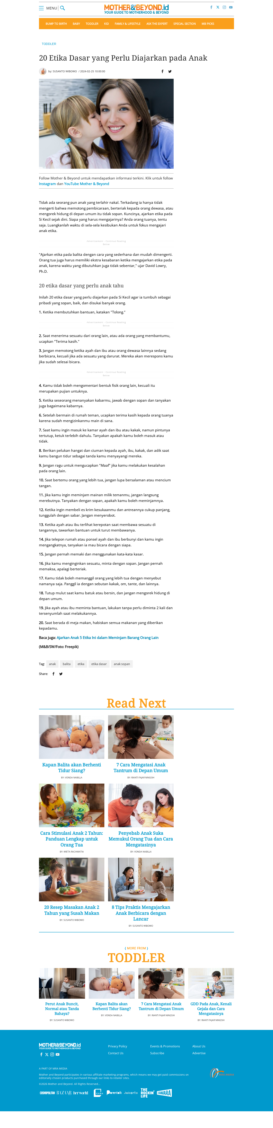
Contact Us (116, 1053)
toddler (92, 23)
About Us (198, 1046)
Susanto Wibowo (65, 71)
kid (106, 23)
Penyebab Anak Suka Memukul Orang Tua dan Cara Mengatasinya (141, 838)
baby (76, 23)
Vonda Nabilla (73, 777)
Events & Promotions (165, 1046)
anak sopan (122, 664)
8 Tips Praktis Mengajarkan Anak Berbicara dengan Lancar (141, 913)
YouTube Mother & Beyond (86, 183)
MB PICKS (208, 23)
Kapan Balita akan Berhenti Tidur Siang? (71, 767)
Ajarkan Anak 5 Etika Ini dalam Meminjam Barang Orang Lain (108, 637)
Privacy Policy (117, 1046)
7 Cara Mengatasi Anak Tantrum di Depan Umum (141, 767)
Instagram (47, 183)
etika (81, 664)
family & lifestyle (128, 23)
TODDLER (49, 44)
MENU (52, 8)
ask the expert (157, 23)
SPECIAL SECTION (184, 23)
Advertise (199, 1053)
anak (52, 664)
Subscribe (157, 1053)
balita (67, 664)
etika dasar (99, 664)
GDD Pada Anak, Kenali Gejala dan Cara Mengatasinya (211, 1008)
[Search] (62, 8)
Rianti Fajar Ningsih (142, 777)
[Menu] (41, 8)
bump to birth (56, 23)
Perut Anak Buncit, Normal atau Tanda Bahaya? (62, 1008)
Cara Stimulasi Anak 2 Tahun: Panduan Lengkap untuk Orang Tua (71, 838)
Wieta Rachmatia (74, 851)
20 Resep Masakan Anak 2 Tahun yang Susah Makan (71, 910)
